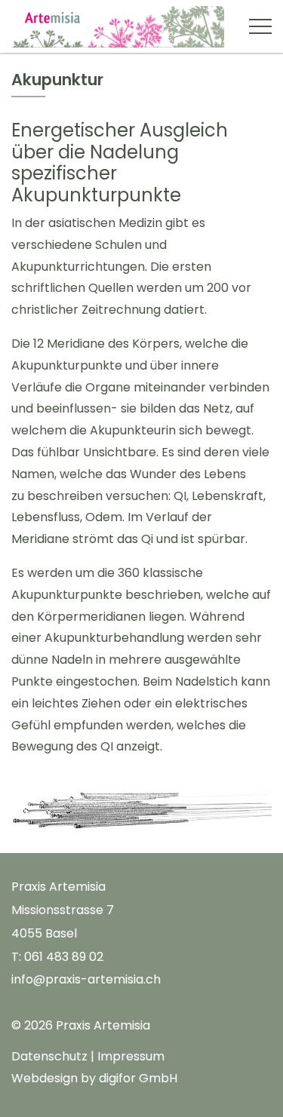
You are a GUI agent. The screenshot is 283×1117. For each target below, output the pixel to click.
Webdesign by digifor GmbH (94, 1078)
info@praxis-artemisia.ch (86, 979)
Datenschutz (49, 1056)
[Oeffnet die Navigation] (260, 26)
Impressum (131, 1056)
